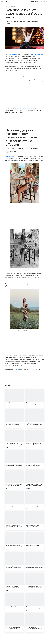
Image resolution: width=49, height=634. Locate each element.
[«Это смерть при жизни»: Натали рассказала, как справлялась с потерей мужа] (14, 418)
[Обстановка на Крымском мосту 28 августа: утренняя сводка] (34, 459)
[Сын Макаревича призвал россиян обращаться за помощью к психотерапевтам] (34, 520)
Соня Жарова (13, 151)
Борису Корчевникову (36, 54)
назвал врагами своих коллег (24, 108)
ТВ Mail (19, 126)
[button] (24, 38)
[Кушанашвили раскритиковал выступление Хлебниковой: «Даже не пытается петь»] (34, 439)
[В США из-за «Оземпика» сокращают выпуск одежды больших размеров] (14, 582)
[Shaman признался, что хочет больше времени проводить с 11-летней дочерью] (14, 541)
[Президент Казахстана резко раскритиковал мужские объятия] (14, 520)
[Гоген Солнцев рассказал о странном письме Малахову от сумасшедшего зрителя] (14, 459)
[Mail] (4, 1)
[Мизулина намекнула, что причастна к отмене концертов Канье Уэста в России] (34, 418)
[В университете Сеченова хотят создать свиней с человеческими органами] (34, 480)
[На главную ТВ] (6, 1)
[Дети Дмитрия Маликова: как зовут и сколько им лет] (14, 622)
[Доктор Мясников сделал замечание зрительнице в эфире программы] (34, 561)
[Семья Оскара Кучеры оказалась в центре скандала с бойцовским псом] (14, 398)
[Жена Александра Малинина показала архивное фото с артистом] (34, 541)
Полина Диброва (9, 156)
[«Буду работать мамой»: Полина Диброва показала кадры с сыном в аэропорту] (34, 500)
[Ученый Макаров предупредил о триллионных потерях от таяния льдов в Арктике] (14, 561)
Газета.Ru (21, 6)
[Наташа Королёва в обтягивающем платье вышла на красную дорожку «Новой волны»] (34, 622)
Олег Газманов (12, 54)
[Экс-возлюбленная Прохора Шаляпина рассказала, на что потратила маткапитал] (14, 602)
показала (16, 369)
